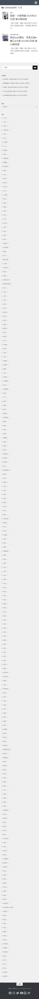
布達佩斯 (5, 389)
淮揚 (4, 628)
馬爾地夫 (5, 952)
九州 (4, 146)
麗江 (18, 34)
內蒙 (4, 178)
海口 (4, 620)
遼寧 (4, 879)
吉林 (4, 235)
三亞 (4, 118)
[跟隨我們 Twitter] (17, 993)
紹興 (4, 733)
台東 (4, 227)
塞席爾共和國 (6, 284)
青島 (4, 923)
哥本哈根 (5, 247)
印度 (4, 219)
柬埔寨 (5, 535)
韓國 (4, 931)
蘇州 (4, 830)
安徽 (4, 320)
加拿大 (5, 182)
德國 (4, 421)
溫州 (4, 648)
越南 (4, 875)
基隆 (4, 275)
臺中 (4, 773)
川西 (4, 373)
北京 (4, 190)
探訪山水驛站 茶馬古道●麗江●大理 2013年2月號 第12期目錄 (23, 41)
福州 (4, 717)
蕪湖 (4, 826)
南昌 (4, 203)
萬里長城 (5, 810)
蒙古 (4, 822)
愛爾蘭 (5, 437)
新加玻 (5, 462)
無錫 (4, 680)
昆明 (4, 490)
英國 (4, 798)
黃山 (4, 964)
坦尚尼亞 (5, 267)
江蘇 (4, 571)
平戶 (4, 397)
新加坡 (5, 458)
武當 (4, 563)
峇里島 (5, 365)
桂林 (4, 539)
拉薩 (4, 446)
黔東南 (5, 972)
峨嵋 (4, 369)
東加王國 (5, 518)
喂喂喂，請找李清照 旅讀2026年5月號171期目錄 (15, 87)
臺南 (4, 782)
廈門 (4, 401)
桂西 (4, 543)
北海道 (5, 194)
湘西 (4, 644)
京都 (4, 154)
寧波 (4, 332)
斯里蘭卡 (5, 454)
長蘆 (4, 891)
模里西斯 (5, 551)
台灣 (4, 231)
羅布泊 (5, 753)
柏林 (4, 531)
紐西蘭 (5, 729)
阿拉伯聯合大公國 (8, 907)
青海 (4, 927)
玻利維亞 (5, 688)
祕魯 (4, 705)
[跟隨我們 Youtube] (21, 993)
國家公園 (5, 259)
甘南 (4, 697)
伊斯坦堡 (5, 158)
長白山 (5, 887)
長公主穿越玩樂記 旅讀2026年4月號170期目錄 (15, 91)
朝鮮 (4, 502)
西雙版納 (5, 858)
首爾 (4, 935)
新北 (4, 466)
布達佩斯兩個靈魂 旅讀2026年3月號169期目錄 (15, 95)
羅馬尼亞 (5, 757)
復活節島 (5, 417)
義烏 (4, 769)
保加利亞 (5, 166)
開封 (4, 895)
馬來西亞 (5, 943)
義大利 (5, 765)
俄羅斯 (5, 162)
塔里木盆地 (6, 280)
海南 (4, 616)
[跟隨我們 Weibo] (28, 993)
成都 (4, 441)
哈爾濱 (5, 243)
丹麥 (4, 138)
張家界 (5, 413)
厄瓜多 (5, 223)
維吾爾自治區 (6, 749)
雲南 (14, 34)
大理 (11, 12)
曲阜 (4, 494)
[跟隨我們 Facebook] (10, 993)
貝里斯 (5, 867)
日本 (4, 486)
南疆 (4, 207)
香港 (4, 939)
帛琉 (4, 393)
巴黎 (4, 385)
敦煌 (4, 450)
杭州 (4, 510)
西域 (4, 842)
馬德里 (5, 948)
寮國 (4, 336)
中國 (4, 126)
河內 (4, 583)
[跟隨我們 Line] (25, 993)
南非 (4, 211)
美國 (4, 761)
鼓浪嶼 (5, 976)
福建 (4, 721)
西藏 (4, 854)
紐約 (4, 725)
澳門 (4, 664)
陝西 (4, 915)
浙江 (4, 612)
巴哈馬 (5, 377)
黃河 (4, 968)
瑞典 (4, 692)
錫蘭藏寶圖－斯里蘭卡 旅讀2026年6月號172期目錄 (16, 83)
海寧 (4, 624)
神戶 (4, 709)
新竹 (4, 478)
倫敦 (4, 170)
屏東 (4, 348)
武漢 (4, 559)
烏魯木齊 (5, 676)
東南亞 (5, 522)
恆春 (4, 429)
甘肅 (4, 701)
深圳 (4, 632)
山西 (4, 356)
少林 (4, 340)
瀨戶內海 (5, 672)
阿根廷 (5, 911)
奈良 (4, 308)
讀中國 (5, 863)
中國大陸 (5, 130)
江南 (4, 567)
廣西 (4, 409)
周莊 (4, 239)
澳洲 (4, 660)
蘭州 (4, 834)
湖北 (4, 636)
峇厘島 (5, 360)
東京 (4, 514)
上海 (4, 122)
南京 (4, 199)
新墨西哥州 (6, 470)
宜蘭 (4, 324)
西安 (4, 846)
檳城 (4, 555)
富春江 (5, 328)
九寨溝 (5, 142)
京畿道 (5, 150)
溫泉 (4, 652)
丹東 (4, 134)
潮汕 (4, 656)
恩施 (4, 433)
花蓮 (4, 794)
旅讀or (5, 482)
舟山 (4, 790)
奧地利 (5, 312)
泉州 (4, 591)
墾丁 (4, 288)
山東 (4, 352)
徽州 (4, 425)
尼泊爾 (5, 344)
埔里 (4, 271)
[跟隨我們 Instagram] (13, 993)
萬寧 (4, 806)
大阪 (4, 300)
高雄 (4, 956)
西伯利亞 (5, 838)
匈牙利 (5, 186)
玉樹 (4, 684)
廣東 (4, 405)
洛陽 (4, 607)
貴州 (4, 871)
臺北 (4, 777)
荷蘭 (4, 802)
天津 (4, 304)
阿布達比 (5, 903)
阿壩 (4, 899)
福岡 (4, 713)
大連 (4, 296)
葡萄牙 (5, 818)
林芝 (4, 526)
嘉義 (4, 251)
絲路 (4, 741)
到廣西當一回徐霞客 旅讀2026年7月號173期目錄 (15, 79)
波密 (4, 599)
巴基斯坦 (5, 381)
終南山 (5, 737)
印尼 (4, 215)
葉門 (4, 814)
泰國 (4, 603)
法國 (4, 595)
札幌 (4, 506)
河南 (4, 587)
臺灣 (4, 786)
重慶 (4, 883)
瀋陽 (4, 668)
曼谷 (4, 498)
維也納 (5, 745)
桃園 (4, 547)
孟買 (4, 316)
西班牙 (5, 850)
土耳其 (5, 263)
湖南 (4, 640)
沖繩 (4, 579)
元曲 (4, 174)
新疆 (4, 474)
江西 (4, 575)
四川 (4, 255)
